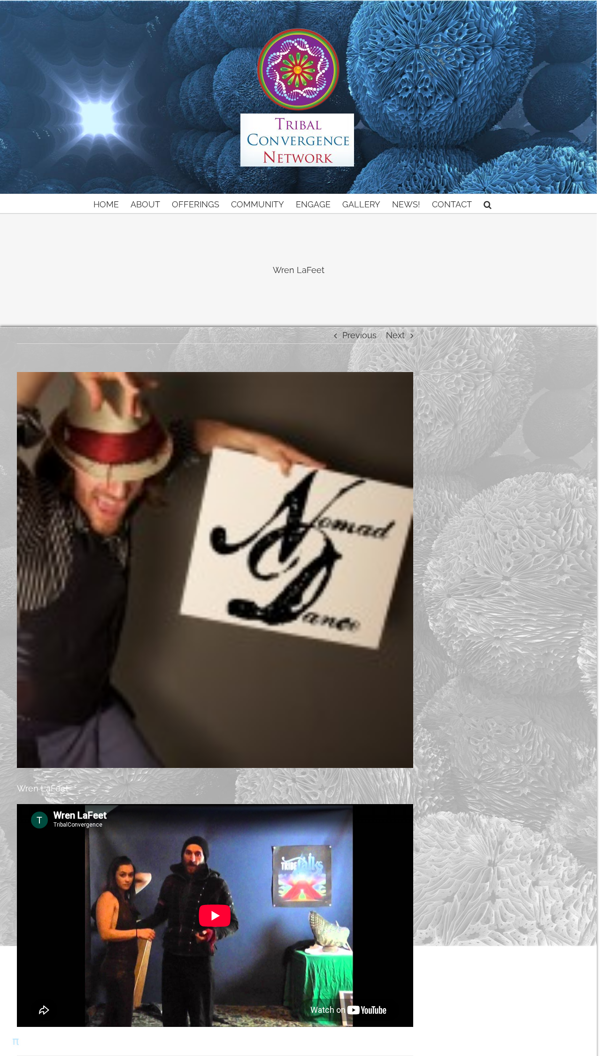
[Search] (488, 203)
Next (395, 335)
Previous (359, 335)
